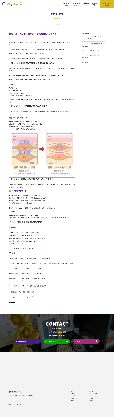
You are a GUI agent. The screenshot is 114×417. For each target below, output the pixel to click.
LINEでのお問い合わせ (50, 341)
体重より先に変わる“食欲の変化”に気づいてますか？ (92, 44)
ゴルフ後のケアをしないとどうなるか (90, 61)
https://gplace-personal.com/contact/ (21, 248)
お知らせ (72, 400)
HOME (72, 391)
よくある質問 (73, 395)
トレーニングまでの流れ (93, 393)
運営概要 (94, 3)
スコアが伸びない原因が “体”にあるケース (91, 55)
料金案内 (86, 3)
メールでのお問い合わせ (21, 341)
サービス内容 (76, 3)
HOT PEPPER (78, 341)
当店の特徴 (66, 3)
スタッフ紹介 (91, 398)
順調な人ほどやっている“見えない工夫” (90, 50)
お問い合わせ (107, 3)
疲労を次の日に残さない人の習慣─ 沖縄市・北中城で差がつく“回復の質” (93, 37)
